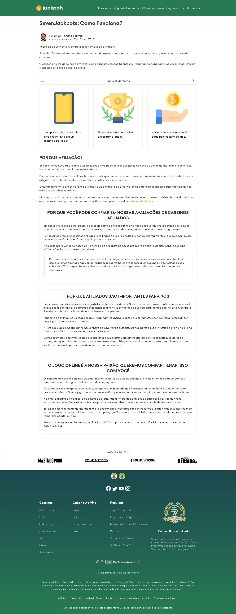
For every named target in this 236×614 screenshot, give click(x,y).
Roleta (76, 531)
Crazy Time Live (82, 524)
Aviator (43, 538)
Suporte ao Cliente (121, 538)
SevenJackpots (142, 201)
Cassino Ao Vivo (84, 503)
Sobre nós (193, 8)
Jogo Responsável (121, 510)
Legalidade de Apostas (124, 517)
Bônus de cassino (153, 8)
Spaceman (46, 552)
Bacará (77, 510)
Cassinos (102, 8)
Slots (42, 517)
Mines (43, 545)
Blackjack (78, 517)
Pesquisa (115, 531)
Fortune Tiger (47, 524)
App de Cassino (49, 510)
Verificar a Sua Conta (123, 545)
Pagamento (173, 8)
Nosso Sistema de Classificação (129, 524)
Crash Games (47, 531)
